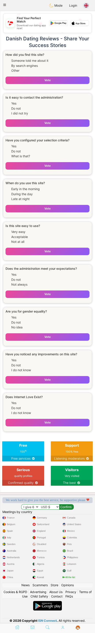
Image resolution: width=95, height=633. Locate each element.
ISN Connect (47, 620)
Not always (19, 284)
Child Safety (39, 596)
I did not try (19, 113)
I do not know (21, 370)
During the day (22, 194)
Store (54, 585)
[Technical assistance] (78, 627)
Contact (57, 596)
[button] (4, 5)
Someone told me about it (29, 60)
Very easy (18, 232)
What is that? (20, 156)
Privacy (70, 592)
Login (73, 5)
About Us (56, 592)
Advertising (38, 592)
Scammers (40, 585)
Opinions (67, 585)
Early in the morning (25, 189)
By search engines (24, 65)
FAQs (69, 596)
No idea (17, 327)
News (25, 585)
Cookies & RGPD (15, 592)
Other (15, 70)
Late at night (20, 199)
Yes (13, 103)
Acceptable (19, 237)
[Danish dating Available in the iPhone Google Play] (47, 603)
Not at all (17, 241)
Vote (47, 80)
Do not (16, 108)
